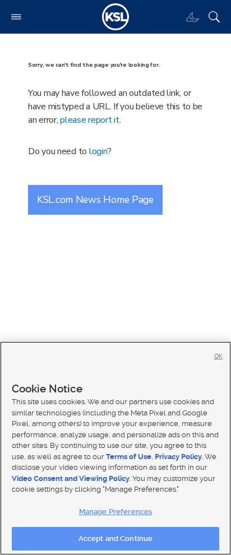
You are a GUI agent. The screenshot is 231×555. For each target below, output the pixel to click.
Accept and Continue (115, 538)
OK (218, 356)
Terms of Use (128, 456)
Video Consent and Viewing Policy (71, 478)
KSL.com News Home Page (95, 199)
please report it (89, 120)
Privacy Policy (178, 456)
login (98, 151)
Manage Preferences (115, 511)
